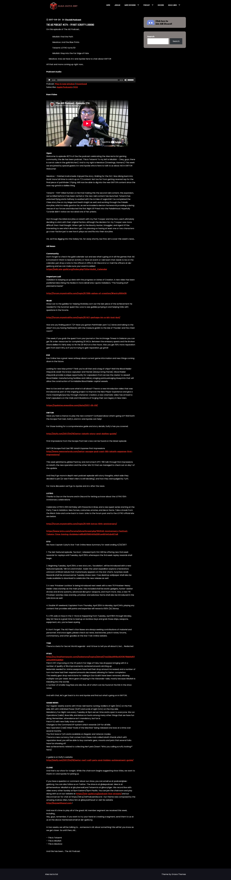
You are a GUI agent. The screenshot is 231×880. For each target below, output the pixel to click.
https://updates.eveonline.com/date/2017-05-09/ (72, 405)
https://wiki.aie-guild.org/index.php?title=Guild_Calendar (76, 269)
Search (150, 36)
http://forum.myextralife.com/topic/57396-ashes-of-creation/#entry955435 (86, 293)
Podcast (146, 5)
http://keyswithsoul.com (59, 803)
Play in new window (65, 84)
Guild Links (172, 5)
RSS (76, 87)
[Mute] (125, 80)
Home (108, 5)
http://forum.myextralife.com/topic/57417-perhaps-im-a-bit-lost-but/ (83, 317)
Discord (161, 5)
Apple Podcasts (65, 87)
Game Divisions (130, 5)
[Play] (49, 80)
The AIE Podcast (73, 19)
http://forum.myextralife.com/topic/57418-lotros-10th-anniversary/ (81, 523)
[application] (90, 80)
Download (81, 84)
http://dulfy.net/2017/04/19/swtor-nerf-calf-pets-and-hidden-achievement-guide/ (89, 760)
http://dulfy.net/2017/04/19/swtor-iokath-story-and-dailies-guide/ (81, 433)
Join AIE (117, 5)
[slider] (131, 80)
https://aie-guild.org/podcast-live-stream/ (99, 793)
